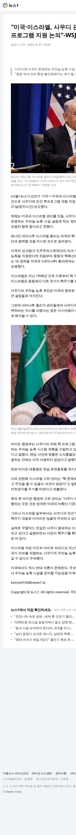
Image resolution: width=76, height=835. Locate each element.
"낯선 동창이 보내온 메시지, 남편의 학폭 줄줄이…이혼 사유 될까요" (44, 634)
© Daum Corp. (12, 791)
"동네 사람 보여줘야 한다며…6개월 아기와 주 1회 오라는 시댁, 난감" (44, 628)
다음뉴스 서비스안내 (15, 773)
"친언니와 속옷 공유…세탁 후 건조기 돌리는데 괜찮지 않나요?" (44, 616)
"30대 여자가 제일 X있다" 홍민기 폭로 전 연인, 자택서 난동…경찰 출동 (44, 639)
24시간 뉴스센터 (42, 773)
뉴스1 (14, 5)
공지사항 (61, 773)
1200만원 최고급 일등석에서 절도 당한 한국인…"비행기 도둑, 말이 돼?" (44, 622)
